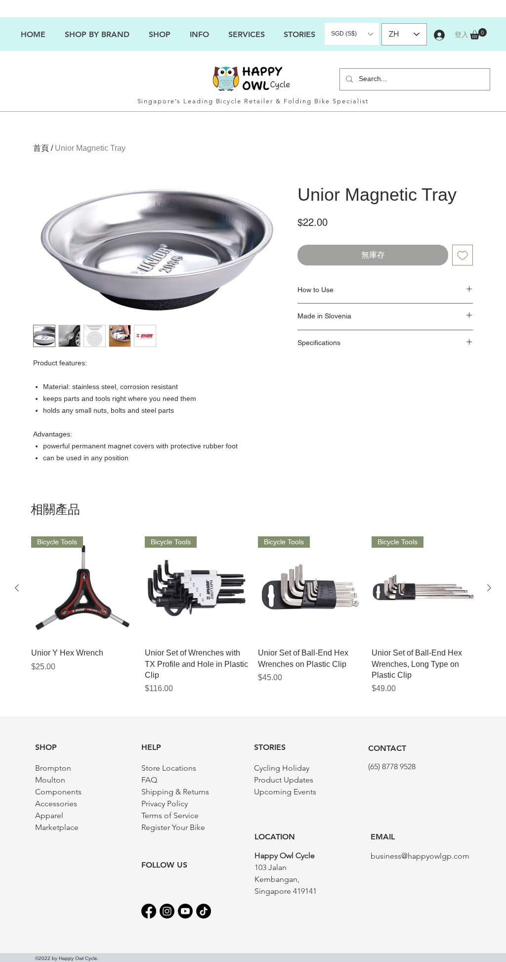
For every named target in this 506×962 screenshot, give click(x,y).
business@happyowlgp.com (420, 856)
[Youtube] (185, 911)
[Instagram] (167, 911)
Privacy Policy (164, 803)
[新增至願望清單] (462, 255)
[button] (199, 34)
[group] (253, 616)
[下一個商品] (489, 588)
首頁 (41, 148)
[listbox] (352, 34)
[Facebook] (148, 911)
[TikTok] (203, 911)
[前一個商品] (17, 588)
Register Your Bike (173, 827)
